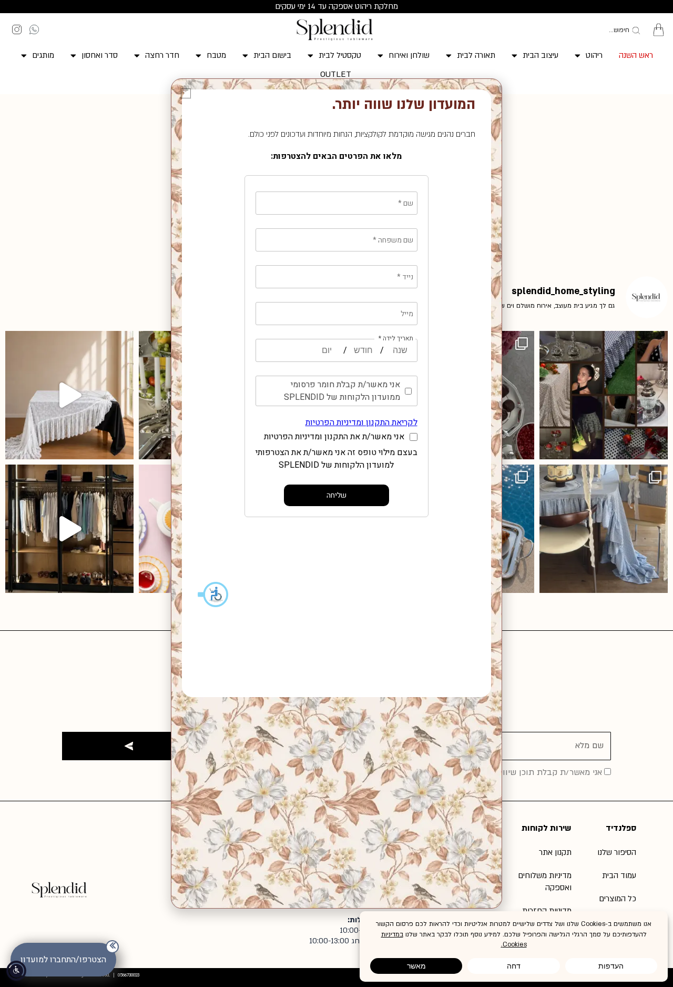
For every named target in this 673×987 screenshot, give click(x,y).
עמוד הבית (619, 875)
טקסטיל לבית (340, 55)
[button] (186, 93)
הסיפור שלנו (616, 852)
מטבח (216, 55)
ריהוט (594, 55)
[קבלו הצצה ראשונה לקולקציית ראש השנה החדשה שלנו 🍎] (603, 529)
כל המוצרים (617, 898)
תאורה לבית (476, 55)
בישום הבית (272, 55)
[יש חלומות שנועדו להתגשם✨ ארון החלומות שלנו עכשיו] (69, 529)
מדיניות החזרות (547, 910)
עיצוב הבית (540, 55)
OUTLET (335, 74)
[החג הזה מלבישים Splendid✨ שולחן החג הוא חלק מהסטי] (603, 395)
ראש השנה (636, 55)
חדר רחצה (162, 55)
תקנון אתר (555, 852)
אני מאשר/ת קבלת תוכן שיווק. (549, 772)
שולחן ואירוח (409, 55)
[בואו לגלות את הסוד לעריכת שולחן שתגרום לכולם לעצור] (69, 395)
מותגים (43, 55)
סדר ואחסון (99, 55)
